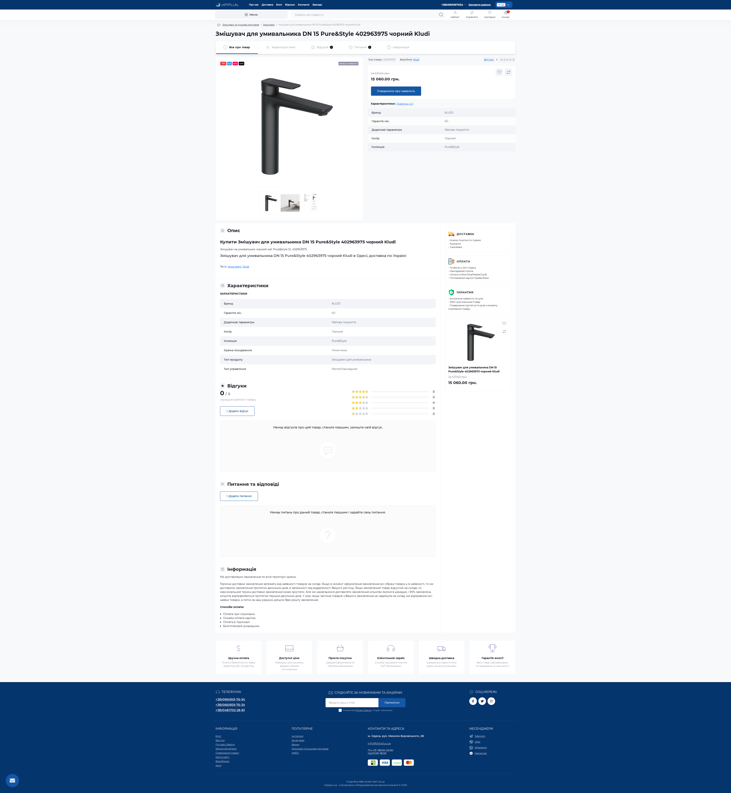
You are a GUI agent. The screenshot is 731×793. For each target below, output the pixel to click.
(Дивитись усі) (404, 103)
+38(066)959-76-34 (230, 705)
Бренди (317, 4)
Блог (279, 4)
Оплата (463, 261)
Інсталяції (297, 736)
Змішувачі (269, 24)
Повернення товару (227, 752)
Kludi (416, 59)
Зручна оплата (238, 658)
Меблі (295, 752)
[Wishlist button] (499, 72)
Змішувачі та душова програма (240, 24)
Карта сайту (222, 757)
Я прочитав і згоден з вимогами (367, 710)
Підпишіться (392, 702)
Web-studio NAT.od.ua (372, 781)
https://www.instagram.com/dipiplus (491, 701)
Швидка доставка (441, 658)
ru (508, 4)
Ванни (295, 744)
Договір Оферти (363, 710)
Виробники (222, 761)
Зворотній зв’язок (226, 748)
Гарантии (465, 292)
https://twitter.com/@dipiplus (482, 701)
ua (502, 4)
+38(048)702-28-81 (230, 710)
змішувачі (234, 266)
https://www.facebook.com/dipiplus (473, 701)
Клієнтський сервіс (391, 658)
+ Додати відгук (237, 411)
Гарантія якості (492, 658)
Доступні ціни (289, 658)
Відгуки (290, 4)
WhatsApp (481, 747)
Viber (477, 741)
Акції (218, 765)
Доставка (267, 4)
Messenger (481, 753)
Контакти (304, 4)
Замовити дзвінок (479, 4)
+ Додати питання (239, 496)
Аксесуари (298, 740)
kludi (246, 266)
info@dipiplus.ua (379, 743)
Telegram (480, 736)
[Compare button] (508, 72)
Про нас (254, 4)
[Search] (441, 14)
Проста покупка (340, 658)
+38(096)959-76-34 (230, 699)
